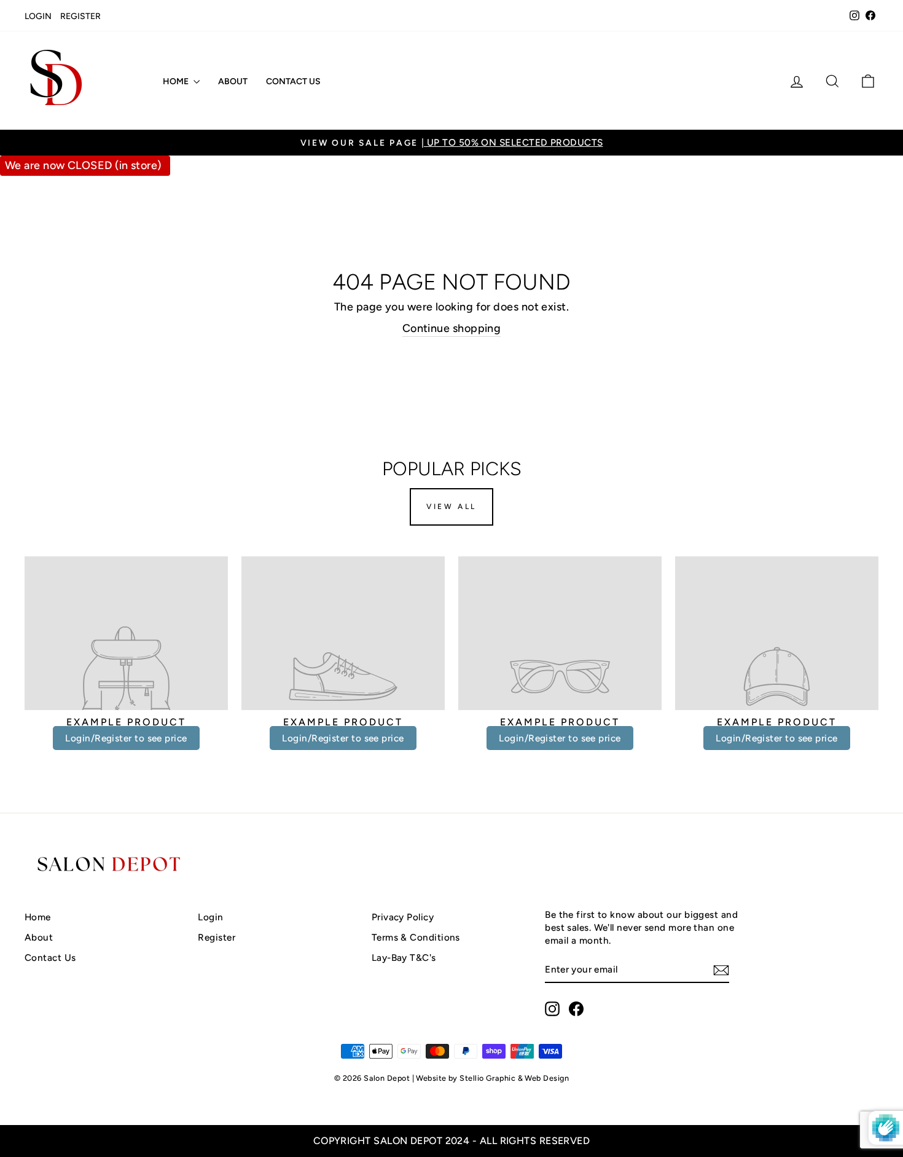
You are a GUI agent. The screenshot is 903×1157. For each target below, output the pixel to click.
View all (451, 506)
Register (80, 16)
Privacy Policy (403, 917)
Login (38, 16)
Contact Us (293, 81)
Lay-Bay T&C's (404, 957)
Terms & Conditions (416, 937)
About (233, 81)
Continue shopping (451, 328)
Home (176, 81)
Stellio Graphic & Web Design (514, 1078)
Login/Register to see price (126, 738)
